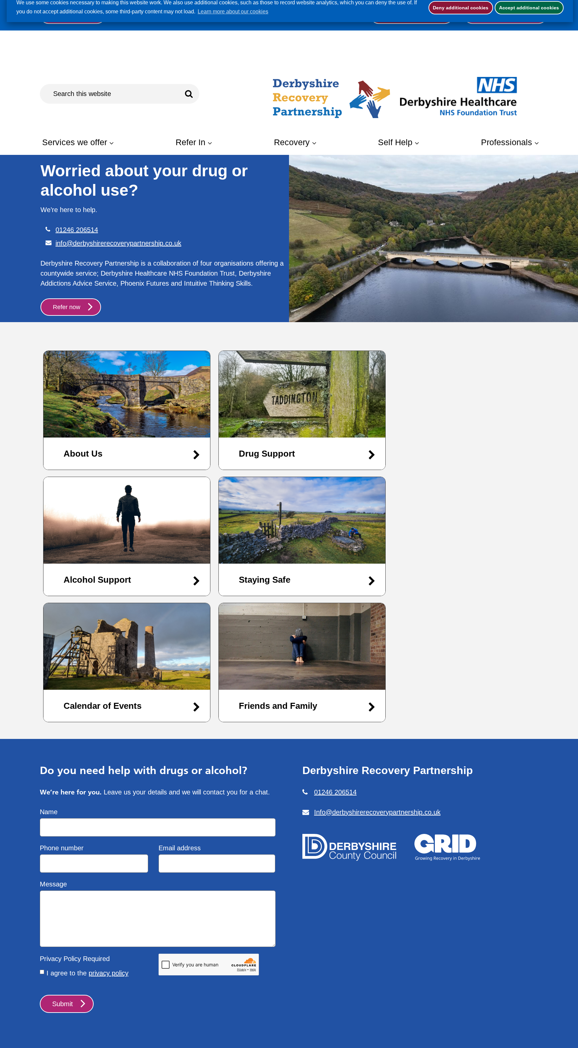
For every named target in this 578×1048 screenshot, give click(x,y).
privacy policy (108, 973)
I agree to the (87, 973)
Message (53, 884)
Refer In (190, 142)
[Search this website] (189, 94)
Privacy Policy (60, 958)
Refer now (66, 277)
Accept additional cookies (527, 7)
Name (49, 812)
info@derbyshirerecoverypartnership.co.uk (118, 213)
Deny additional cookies (458, 7)
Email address (180, 848)
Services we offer (74, 142)
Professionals (506, 142)
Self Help (395, 142)
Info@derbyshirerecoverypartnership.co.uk (377, 812)
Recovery (292, 142)
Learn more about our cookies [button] (233, 11)
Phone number (62, 848)
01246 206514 (77, 199)
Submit (62, 1004)
